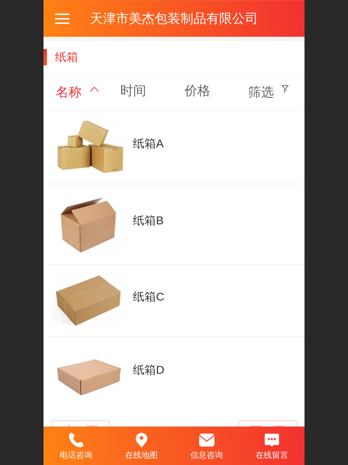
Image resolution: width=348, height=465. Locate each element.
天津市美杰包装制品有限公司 (174, 18)
